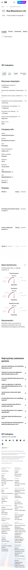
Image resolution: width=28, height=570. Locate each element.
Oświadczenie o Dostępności (18, 534)
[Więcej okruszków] (7, 6)
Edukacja (3, 539)
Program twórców (5, 530)
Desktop (3, 520)
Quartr (21, 461)
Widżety (17, 548)
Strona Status (18, 542)
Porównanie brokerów (20, 483)
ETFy (2, 477)
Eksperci (3, 547)
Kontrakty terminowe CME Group (20, 490)
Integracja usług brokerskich (18, 563)
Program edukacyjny (20, 567)
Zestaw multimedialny (20, 510)
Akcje (2, 475)
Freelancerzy (4, 549)
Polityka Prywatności (20, 530)
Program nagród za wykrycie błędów (19, 540)
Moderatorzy (4, 533)
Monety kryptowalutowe (7, 480)
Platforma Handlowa (19, 556)
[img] (22, 15)
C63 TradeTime (18, 519)
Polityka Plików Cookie (20, 531)
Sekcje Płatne (4, 550)
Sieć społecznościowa (6, 525)
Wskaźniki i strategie (6, 545)
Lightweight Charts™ (20, 551)
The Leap (17, 485)
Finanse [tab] (10, 31)
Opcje (2, 510)
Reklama (17, 560)
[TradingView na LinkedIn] (17, 440)
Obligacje (3, 479)
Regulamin (4, 531)
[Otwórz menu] (2, 2)
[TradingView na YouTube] (10, 440)
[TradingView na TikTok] (24, 440)
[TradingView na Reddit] (2, 444)
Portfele (3, 507)
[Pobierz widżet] (25, 264)
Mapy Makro (4, 512)
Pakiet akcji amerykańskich (18, 496)
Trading (3, 538)
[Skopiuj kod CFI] (7, 182)
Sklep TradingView (19, 515)
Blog (16, 505)
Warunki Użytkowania (20, 525)
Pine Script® (4, 514)
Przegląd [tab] (3, 31)
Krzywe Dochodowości (7, 509)
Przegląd (17, 480)
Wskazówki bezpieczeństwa (19, 537)
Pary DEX (3, 483)
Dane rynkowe (18, 474)
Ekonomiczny (4, 498)
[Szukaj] (14, 2)
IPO (2, 503)
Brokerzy (17, 482)
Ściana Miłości (4, 526)
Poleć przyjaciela (5, 528)
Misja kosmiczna (19, 503)
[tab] (17, 192)
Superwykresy (5, 471)
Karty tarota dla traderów (18, 517)
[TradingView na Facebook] (6, 440)
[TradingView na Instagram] (13, 440)
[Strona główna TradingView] (5, 2)
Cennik (16, 472)
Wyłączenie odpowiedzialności (19, 527)
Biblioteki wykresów (19, 549)
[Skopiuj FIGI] (12, 177)
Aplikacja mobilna (5, 518)
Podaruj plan (18, 476)
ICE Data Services (20, 451)
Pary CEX (3, 482)
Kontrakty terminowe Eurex (20, 493)
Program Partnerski (19, 565)
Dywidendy (4, 501)
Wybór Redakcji (5, 541)
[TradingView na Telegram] (20, 440)
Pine (2, 485)
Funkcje (16, 471)
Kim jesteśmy (18, 502)
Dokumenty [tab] (18, 31)
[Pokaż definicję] (15, 85)
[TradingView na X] (2, 440)
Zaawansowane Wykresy (18, 553)
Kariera (16, 508)
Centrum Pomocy (19, 507)
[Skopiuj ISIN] (12, 172)
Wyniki (3, 499)
